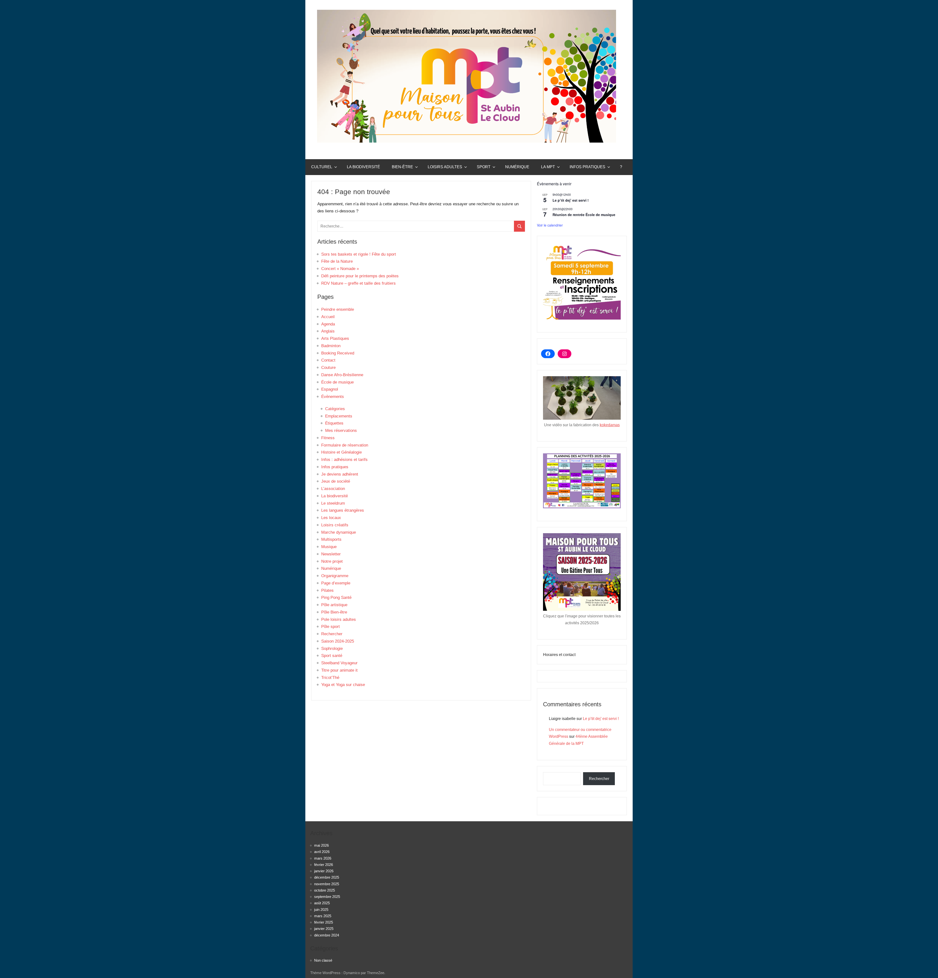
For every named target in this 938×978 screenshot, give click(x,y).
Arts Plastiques (335, 338)
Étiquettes (334, 423)
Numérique (517, 167)
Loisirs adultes (445, 167)
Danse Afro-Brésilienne (342, 375)
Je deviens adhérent (339, 474)
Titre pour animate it (339, 670)
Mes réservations (341, 430)
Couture (328, 367)
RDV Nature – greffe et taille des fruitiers (358, 283)
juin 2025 (321, 909)
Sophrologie (332, 648)
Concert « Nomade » (340, 268)
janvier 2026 (323, 871)
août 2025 (322, 903)
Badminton (331, 345)
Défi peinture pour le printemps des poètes (360, 276)
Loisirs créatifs (334, 525)
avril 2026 (322, 852)
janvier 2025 (323, 928)
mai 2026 (321, 845)
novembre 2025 (326, 884)
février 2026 (323, 865)
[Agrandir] (614, 459)
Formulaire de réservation (344, 445)
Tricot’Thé (330, 677)
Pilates (327, 590)
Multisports (331, 539)
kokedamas (610, 425)
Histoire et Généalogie (341, 452)
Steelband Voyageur (339, 663)
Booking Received (337, 353)
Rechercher (331, 634)
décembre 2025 (326, 877)
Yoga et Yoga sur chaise (343, 684)
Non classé (323, 960)
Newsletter (331, 554)
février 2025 (323, 922)
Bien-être (402, 167)
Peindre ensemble (337, 309)
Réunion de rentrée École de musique (584, 214)
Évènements (332, 396)
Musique (329, 546)
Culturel (321, 167)
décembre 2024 (326, 935)
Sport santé (331, 655)
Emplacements (338, 416)
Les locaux (331, 517)
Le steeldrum (333, 503)
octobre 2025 (324, 890)
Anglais (328, 331)
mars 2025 (322, 916)
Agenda (328, 324)
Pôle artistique (334, 605)
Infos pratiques (587, 167)
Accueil (328, 316)
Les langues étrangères (342, 510)
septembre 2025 (327, 897)
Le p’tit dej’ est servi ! (571, 200)
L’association (333, 488)
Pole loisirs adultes (338, 619)
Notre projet (332, 561)
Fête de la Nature (337, 261)
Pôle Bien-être (334, 612)
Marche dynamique (338, 532)
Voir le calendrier (550, 225)
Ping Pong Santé (336, 597)
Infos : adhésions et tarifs (344, 459)
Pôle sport (330, 626)
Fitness (328, 438)
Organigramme (334, 575)
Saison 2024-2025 (337, 641)
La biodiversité (363, 167)
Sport (483, 167)
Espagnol (329, 389)
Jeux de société (335, 481)
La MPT (548, 167)
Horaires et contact (559, 655)
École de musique (337, 382)
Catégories (335, 408)
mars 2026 (322, 858)
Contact (328, 360)
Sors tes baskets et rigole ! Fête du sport (358, 254)
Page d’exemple (335, 583)
